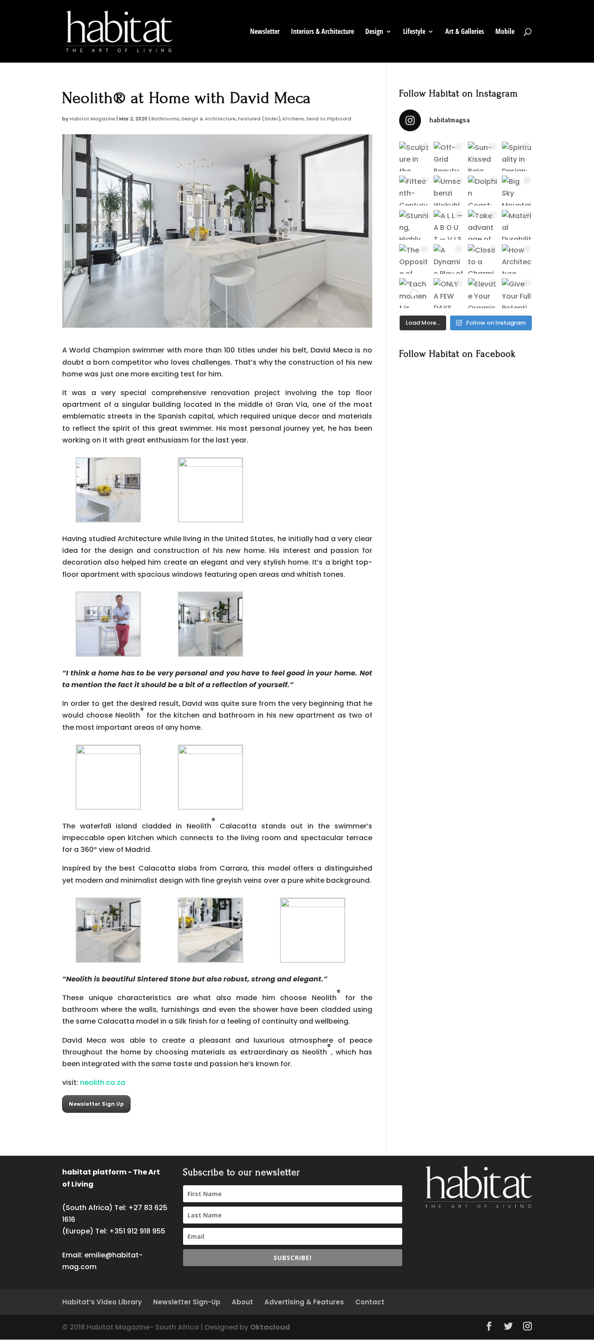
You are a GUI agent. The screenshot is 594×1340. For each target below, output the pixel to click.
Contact (369, 1302)
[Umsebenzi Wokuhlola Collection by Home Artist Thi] (449, 191)
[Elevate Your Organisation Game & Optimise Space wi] (483, 293)
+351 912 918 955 (137, 1231)
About (242, 1302)
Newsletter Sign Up (96, 1103)
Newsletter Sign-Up (186, 1302)
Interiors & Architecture (322, 32)
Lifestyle (414, 32)
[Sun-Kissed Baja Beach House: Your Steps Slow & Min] (483, 157)
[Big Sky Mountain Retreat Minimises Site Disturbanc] (517, 191)
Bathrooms (165, 118)
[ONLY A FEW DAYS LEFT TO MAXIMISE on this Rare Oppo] (449, 293)
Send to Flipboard (328, 118)
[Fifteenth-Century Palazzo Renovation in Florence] (414, 191)
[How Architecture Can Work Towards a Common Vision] (517, 259)
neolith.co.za (102, 1082)
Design (374, 32)
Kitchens (293, 118)
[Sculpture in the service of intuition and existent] (414, 157)
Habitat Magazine (92, 118)
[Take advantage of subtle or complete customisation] (483, 225)
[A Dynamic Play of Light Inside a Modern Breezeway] (449, 259)
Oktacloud (270, 1327)
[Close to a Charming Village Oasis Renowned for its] (483, 259)
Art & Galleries (464, 32)
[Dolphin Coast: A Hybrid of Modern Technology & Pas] (483, 191)
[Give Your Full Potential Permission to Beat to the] (517, 293)
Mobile (504, 32)
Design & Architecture (208, 118)
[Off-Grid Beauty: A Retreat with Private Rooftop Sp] (449, 157)
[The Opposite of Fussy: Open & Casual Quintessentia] (414, 259)
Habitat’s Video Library (102, 1302)
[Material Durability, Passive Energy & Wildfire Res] (517, 225)
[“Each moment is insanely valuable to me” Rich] (414, 293)
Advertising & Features (304, 1302)
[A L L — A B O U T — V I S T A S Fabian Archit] (449, 225)
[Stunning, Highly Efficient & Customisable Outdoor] (414, 225)
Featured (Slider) (259, 118)
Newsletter (265, 32)
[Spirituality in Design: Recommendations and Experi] (517, 157)
